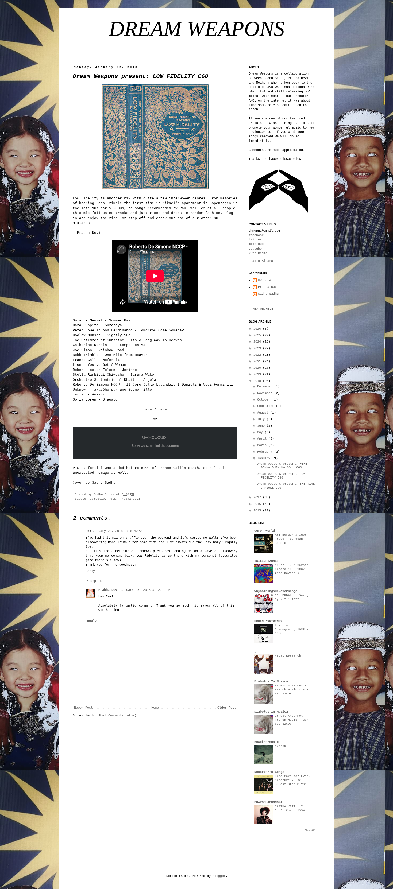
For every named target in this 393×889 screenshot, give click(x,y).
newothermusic (266, 742)
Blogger (219, 876)
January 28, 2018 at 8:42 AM (117, 531)
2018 (258, 381)
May (261, 432)
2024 (258, 342)
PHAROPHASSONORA (268, 802)
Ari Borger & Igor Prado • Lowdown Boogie (291, 539)
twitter (255, 240)
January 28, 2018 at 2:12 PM (145, 590)
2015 (258, 511)
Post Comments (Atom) (117, 715)
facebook (256, 235)
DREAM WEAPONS (196, 28)
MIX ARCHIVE (263, 309)
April (262, 439)
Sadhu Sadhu (268, 294)
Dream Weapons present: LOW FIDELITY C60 (281, 476)
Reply (90, 571)
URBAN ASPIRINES (268, 621)
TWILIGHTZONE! (266, 561)
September (266, 406)
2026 (258, 329)
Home (155, 708)
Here (147, 409)
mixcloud (256, 244)
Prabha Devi (130, 498)
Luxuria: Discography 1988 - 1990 (292, 629)
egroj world (264, 531)
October (264, 400)
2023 (258, 348)
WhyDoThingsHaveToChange (275, 591)
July (262, 419)
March (262, 445)
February (265, 452)
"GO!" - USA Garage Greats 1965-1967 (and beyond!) (292, 569)
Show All (310, 830)
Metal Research (288, 655)
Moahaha (264, 280)
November (265, 393)
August (263, 413)
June (262, 426)
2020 (258, 368)
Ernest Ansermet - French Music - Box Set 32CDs (292, 689)
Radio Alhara (262, 261)
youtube (255, 249)
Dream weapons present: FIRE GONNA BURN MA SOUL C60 (282, 465)
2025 (258, 335)
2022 (258, 355)
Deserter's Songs (269, 772)
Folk (112, 498)
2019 (258, 374)
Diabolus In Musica (271, 682)
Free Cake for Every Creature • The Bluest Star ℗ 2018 (292, 780)
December (265, 387)
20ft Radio (258, 253)
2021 (258, 361)
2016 (258, 504)
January (264, 458)
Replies (96, 581)
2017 (258, 497)
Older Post (226, 708)
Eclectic (97, 498)
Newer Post (83, 708)
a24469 (280, 746)
